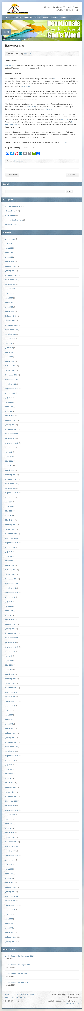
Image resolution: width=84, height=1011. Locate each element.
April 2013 (9, 928)
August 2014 (10, 860)
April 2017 (9, 724)
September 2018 (11, 647)
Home (8, 17)
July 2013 (8, 914)
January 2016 (10, 792)
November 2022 (11, 434)
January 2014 (10, 892)
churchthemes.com (72, 1004)
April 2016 (9, 778)
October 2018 (10, 642)
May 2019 (9, 611)
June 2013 (9, 919)
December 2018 (11, 633)
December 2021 (11, 479)
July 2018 (8, 656)
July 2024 (8, 343)
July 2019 (8, 601)
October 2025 (10, 284)
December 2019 (11, 579)
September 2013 (11, 905)
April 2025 (9, 307)
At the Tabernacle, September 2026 (19, 956)
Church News (10, 211)
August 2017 (10, 706)
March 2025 (9, 311)
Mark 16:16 (31, 107)
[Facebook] (9, 1001)
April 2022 (9, 465)
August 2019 (10, 597)
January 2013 (10, 942)
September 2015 (11, 810)
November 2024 (11, 330)
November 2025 (11, 280)
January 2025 (10, 320)
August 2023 (10, 393)
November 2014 (11, 846)
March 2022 (9, 470)
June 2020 (9, 556)
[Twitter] (18, 1001)
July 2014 (8, 864)
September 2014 (11, 855)
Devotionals (17, 39)
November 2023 (11, 379)
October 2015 (10, 805)
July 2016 (8, 765)
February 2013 (10, 937)
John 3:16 (56, 78)
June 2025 (9, 298)
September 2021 (11, 493)
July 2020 (8, 552)
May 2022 (9, 461)
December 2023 (11, 375)
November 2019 (11, 583)
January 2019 (10, 629)
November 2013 (11, 896)
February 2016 (10, 787)
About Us (17, 17)
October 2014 (10, 851)
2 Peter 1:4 (64, 119)
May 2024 (9, 352)
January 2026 (10, 271)
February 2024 (10, 366)
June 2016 (9, 769)
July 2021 (8, 502)
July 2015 (8, 819)
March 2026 (9, 261)
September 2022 (11, 443)
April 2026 (9, 257)
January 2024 (10, 370)
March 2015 (9, 833)
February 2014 (10, 887)
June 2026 (9, 248)
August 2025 (10, 289)
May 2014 (9, 874)
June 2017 (9, 715)
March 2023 (9, 416)
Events (37, 17)
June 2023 (9, 402)
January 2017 (10, 738)
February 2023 (10, 420)
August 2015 (10, 815)
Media (45, 17)
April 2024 (9, 357)
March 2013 (9, 932)
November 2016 (11, 747)
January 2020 (10, 574)
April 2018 (9, 670)
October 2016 (10, 751)
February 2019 (10, 624)
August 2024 (10, 339)
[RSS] (6, 1001)
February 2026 (10, 266)
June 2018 (9, 660)
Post (10, 39)
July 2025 (8, 293)
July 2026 (8, 243)
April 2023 (9, 411)
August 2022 (10, 447)
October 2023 (10, 384)
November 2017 (11, 692)
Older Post (72, 174)
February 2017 (10, 733)
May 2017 (9, 719)
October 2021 (10, 488)
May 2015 (9, 824)
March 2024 (9, 361)
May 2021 (9, 511)
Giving (63, 17)
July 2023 (8, 398)
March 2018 (9, 674)
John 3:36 (8, 65)
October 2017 (10, 697)
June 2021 (9, 506)
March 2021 (9, 520)
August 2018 (10, 651)
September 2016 (11, 756)
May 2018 (9, 665)
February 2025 (10, 316)
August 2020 (10, 547)
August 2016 (10, 760)
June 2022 (9, 456)
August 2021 (10, 497)
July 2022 (8, 452)
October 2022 (10, 438)
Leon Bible (27, 53)
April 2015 (9, 828)
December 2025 (11, 275)
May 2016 (9, 774)
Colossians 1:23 (25, 86)
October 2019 (10, 588)
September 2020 (11, 543)
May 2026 (9, 252)
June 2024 (9, 348)
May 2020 (9, 561)
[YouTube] (15, 1001)
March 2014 (9, 883)
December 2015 (11, 796)
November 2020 (11, 538)
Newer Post (12, 174)
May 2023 (9, 407)
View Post (26, 39)
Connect (54, 17)
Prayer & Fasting (12, 224)
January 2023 (10, 425)
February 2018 (10, 679)
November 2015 (11, 801)
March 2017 (9, 728)
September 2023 (11, 388)
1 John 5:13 (48, 109)
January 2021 (10, 529)
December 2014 (11, 842)
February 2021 (10, 525)
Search (69, 191)
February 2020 (10, 570)
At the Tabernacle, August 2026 (17, 965)
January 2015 (10, 837)
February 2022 (10, 475)
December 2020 (11, 534)
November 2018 (11, 638)
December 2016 (11, 742)
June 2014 (9, 869)
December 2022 (11, 429)
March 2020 (9, 565)
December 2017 (11, 688)
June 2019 (9, 606)
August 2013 (10, 910)
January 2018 (10, 683)
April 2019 (9, 615)
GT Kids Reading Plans (14, 220)
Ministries (28, 17)
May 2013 (9, 923)
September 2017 (11, 701)
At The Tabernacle (12, 206)
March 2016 (9, 783)
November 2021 (11, 484)
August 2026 (10, 239)
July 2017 (8, 710)
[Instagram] (12, 1001)
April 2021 (9, 515)
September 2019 (11, 592)
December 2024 (11, 325)
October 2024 (10, 334)
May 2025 (9, 302)
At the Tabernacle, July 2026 (16, 974)
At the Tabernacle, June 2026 (16, 982)
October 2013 (10, 901)
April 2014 (9, 878)
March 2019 (9, 620)
